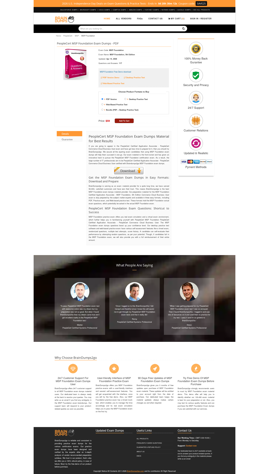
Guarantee (67, 139)
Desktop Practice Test (137, 99)
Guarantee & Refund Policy (148, 447)
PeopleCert (67, 35)
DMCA (139, 456)
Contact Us (155, 18)
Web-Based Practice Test (115, 104)
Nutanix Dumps (168, 10)
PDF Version (110, 99)
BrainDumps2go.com (135, 471)
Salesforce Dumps (69, 10)
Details (65, 133)
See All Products (201, 10)
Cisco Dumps (104, 10)
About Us (140, 451)
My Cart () (177, 18)
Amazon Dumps (135, 10)
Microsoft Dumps (88, 10)
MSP (77, 35)
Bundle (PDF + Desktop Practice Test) (121, 109)
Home (107, 18)
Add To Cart (124, 120)
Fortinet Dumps (152, 10)
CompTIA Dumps (119, 10)
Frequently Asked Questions (149, 443)
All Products (142, 438)
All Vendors (123, 18)
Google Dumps (184, 10)
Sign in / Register (201, 18)
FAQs (140, 18)
